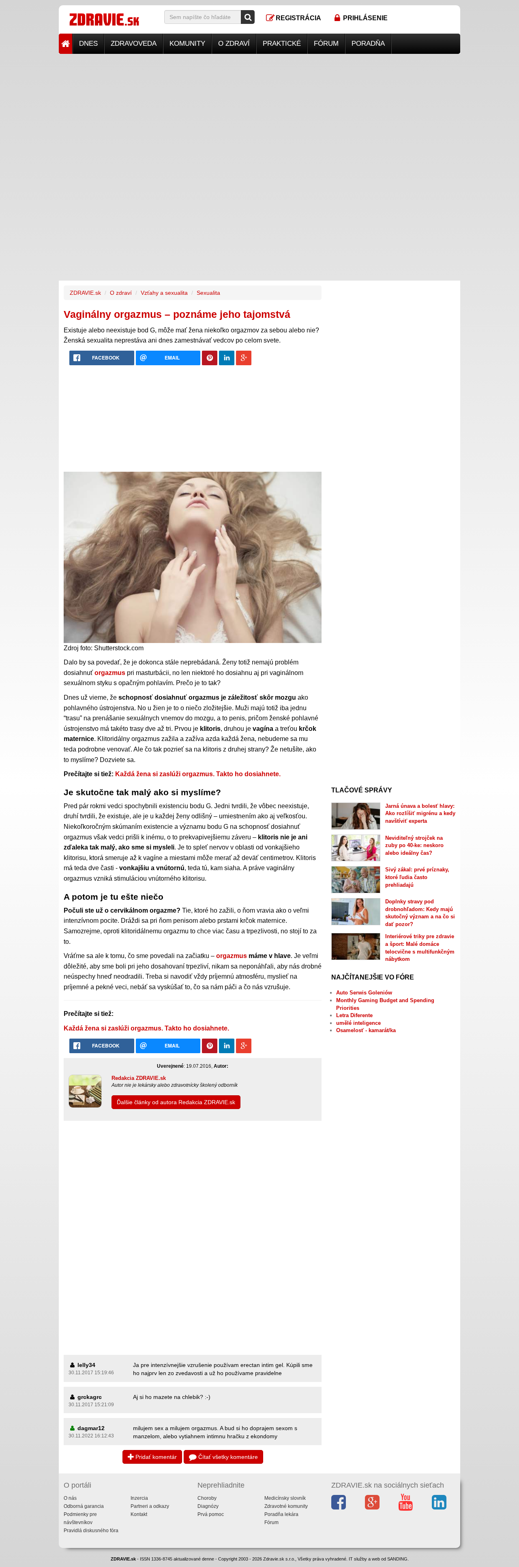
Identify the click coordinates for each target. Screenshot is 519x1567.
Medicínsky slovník (285, 1498)
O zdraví (234, 43)
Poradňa (368, 43)
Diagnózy (208, 1506)
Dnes (88, 43)
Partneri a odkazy (150, 1506)
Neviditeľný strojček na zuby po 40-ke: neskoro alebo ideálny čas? (414, 845)
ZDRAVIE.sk (85, 293)
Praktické (282, 43)
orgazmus (231, 955)
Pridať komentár (155, 1457)
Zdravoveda (134, 43)
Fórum (326, 43)
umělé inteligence (358, 1023)
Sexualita (208, 293)
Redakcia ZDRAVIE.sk (139, 1078)
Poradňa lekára (281, 1514)
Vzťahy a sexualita (164, 293)
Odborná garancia (84, 1506)
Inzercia (139, 1498)
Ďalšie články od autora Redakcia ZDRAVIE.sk (176, 1102)
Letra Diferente (354, 1015)
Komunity (187, 43)
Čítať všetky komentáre (227, 1457)
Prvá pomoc (210, 1514)
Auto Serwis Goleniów (364, 993)
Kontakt (139, 1514)
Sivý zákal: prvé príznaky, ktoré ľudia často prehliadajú (417, 877)
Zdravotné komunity (286, 1506)
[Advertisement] (259, 110)
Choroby (207, 1498)
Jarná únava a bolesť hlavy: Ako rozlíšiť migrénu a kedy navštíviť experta (420, 813)
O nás (70, 1498)
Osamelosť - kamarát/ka (366, 1030)
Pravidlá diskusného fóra (91, 1530)
